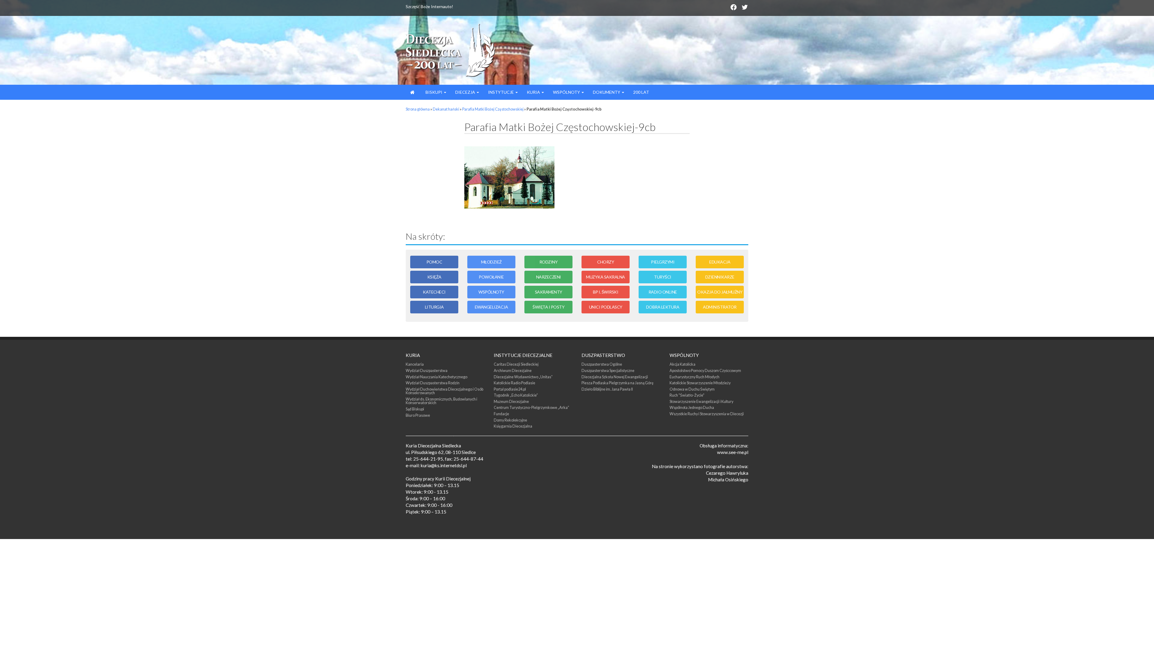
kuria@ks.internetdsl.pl (444, 465)
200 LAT (641, 92)
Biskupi (434, 92)
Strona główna (418, 109)
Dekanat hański (446, 109)
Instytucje (501, 92)
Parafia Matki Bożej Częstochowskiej (493, 109)
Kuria (534, 92)
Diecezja (465, 92)
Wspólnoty (567, 92)
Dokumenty (607, 92)
